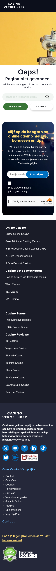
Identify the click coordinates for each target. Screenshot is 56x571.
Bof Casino (11, 341)
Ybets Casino (12, 370)
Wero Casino (12, 284)
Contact (9, 476)
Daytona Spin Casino (17, 385)
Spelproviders (13, 510)
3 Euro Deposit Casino (17, 263)
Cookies (10, 484)
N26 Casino (12, 299)
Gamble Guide (13, 501)
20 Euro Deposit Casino (18, 256)
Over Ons (10, 480)
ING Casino (11, 291)
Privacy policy (13, 489)
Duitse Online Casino (17, 234)
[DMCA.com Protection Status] (9, 554)
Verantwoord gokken (16, 497)
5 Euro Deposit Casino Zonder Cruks (25, 248)
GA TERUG (41, 106)
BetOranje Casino (15, 377)
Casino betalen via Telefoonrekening (25, 277)
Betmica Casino (14, 363)
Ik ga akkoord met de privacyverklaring (19, 189)
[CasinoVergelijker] (14, 416)
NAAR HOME (15, 106)
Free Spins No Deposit (18, 320)
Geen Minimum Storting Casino (22, 241)
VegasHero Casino (15, 348)
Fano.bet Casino (14, 392)
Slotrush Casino (14, 355)
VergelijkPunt (12, 514)
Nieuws (9, 505)
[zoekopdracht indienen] (47, 96)
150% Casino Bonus (16, 327)
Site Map (10, 493)
